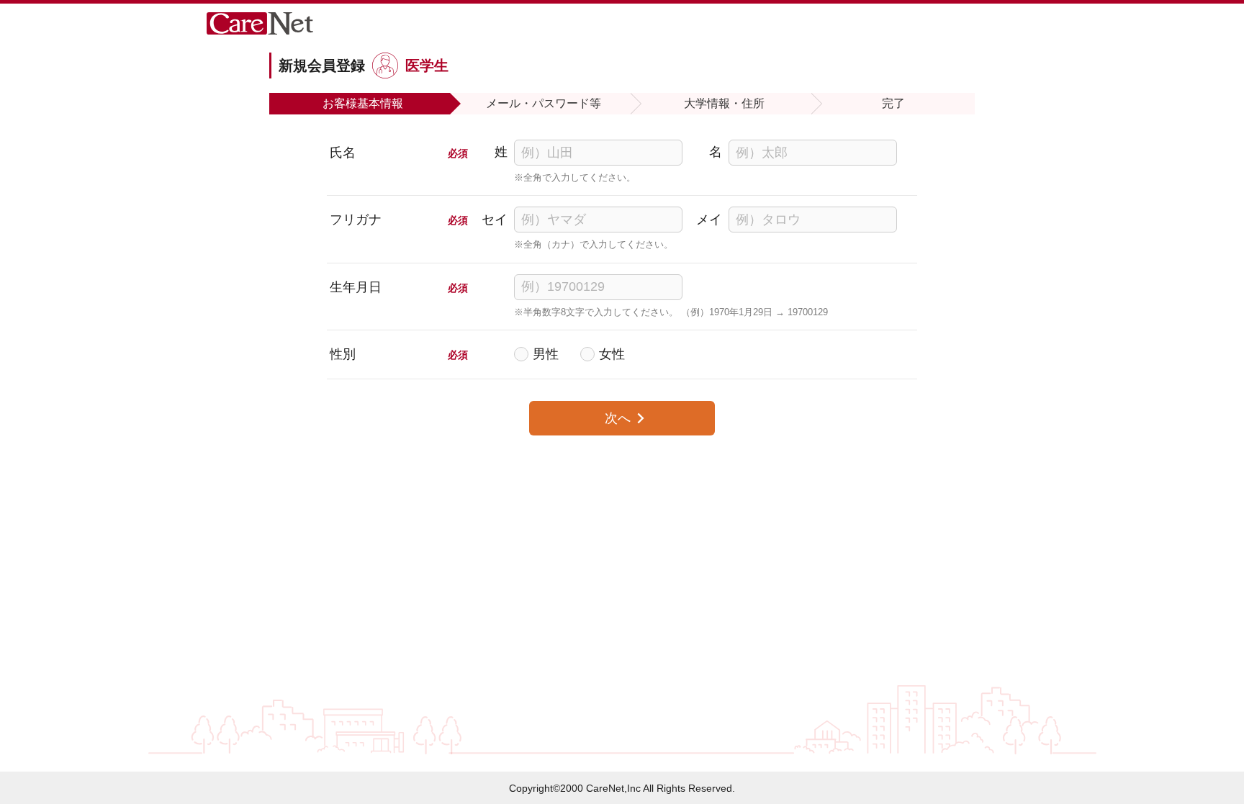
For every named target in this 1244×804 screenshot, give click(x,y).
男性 (546, 354)
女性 (612, 354)
